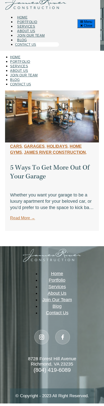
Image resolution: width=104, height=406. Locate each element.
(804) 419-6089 (52, 370)
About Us (26, 31)
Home (22, 17)
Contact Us (25, 44)
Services (26, 26)
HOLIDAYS (57, 146)
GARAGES (34, 146)
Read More (22, 218)
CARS (16, 146)
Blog (22, 40)
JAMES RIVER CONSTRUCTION (55, 152)
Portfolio (27, 22)
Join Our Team (31, 35)
